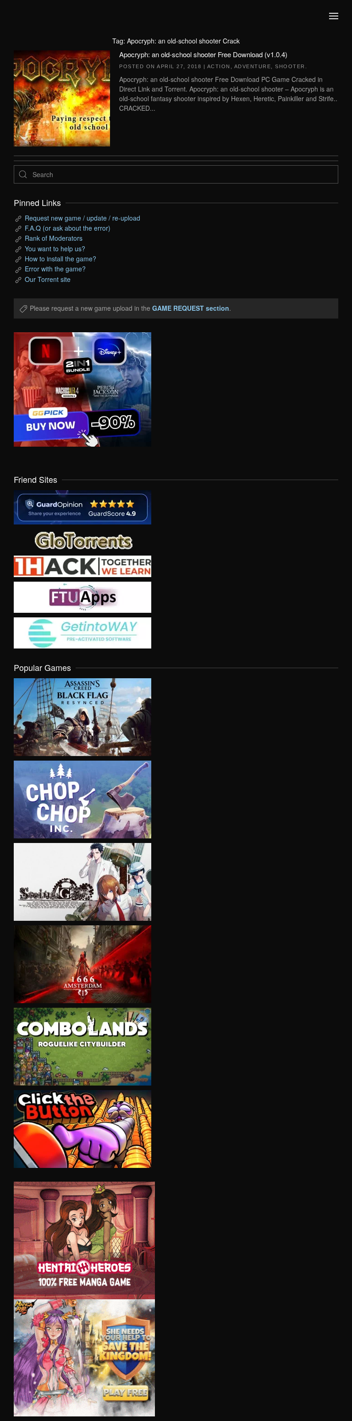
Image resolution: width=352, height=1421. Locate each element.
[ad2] (77, 1240)
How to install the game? (60, 258)
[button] (333, 16)
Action (219, 66)
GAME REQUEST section (190, 308)
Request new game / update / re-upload (82, 217)
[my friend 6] (82, 596)
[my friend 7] (82, 632)
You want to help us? (55, 248)
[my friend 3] (82, 565)
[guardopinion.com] (82, 506)
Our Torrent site (48, 279)
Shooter (290, 66)
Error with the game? (55, 268)
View (82, 715)
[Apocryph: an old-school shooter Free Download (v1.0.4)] (62, 97)
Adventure (252, 66)
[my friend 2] (82, 539)
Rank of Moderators (53, 238)
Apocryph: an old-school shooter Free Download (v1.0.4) (203, 54)
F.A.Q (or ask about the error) (67, 227)
